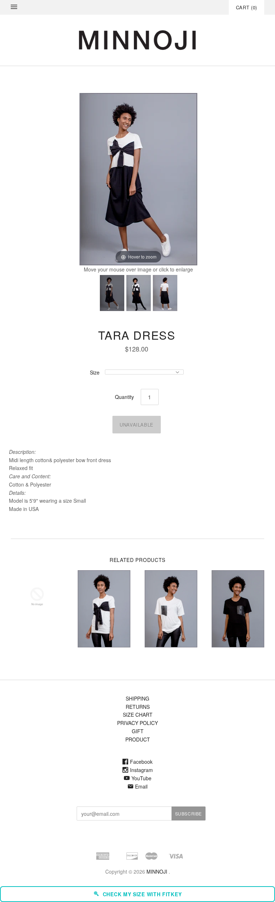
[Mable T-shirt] (104, 608)
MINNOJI (156, 871)
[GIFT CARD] (37, 596)
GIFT (138, 731)
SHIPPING (137, 698)
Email (141, 786)
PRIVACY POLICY (137, 722)
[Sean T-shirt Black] (237, 608)
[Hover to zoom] (138, 178)
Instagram (141, 769)
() (246, 7)
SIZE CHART (138, 714)
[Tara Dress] (112, 293)
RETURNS (138, 706)
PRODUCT (137, 739)
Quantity (124, 396)
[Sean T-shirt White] (171, 608)
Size (95, 372)
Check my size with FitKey (142, 894)
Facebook (141, 761)
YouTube (141, 778)
